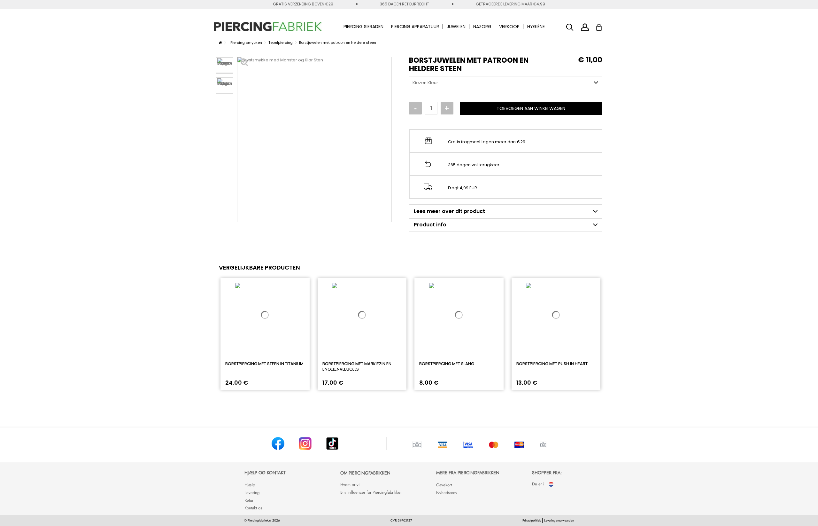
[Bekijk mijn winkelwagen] (603, 25)
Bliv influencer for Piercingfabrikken (371, 492)
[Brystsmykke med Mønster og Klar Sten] (224, 65)
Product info (430, 224)
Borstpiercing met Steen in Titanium (264, 364)
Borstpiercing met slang (446, 364)
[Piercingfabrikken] (268, 26)
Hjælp (249, 485)
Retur (248, 500)
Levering (251, 493)
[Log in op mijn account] (585, 27)
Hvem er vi (349, 485)
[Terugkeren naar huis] (220, 42)
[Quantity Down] (415, 108)
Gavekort (444, 485)
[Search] (570, 27)
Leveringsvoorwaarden (559, 520)
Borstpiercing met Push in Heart (552, 364)
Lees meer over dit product (449, 211)
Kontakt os (253, 508)
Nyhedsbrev (446, 493)
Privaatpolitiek (531, 520)
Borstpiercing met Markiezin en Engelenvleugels (356, 366)
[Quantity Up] (447, 108)
